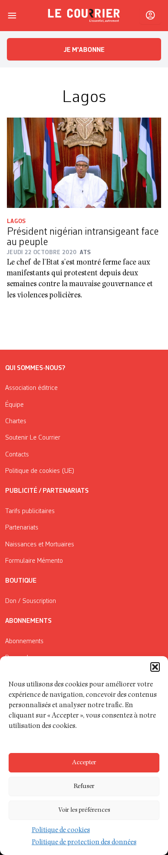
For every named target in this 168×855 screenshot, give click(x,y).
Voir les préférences (84, 810)
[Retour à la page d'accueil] (84, 15)
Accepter (84, 762)
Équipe (14, 405)
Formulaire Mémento (34, 561)
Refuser (84, 786)
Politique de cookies (61, 830)
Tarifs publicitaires (30, 511)
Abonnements (24, 641)
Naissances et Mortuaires (39, 544)
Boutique (21, 580)
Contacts (17, 454)
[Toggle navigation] (12, 15)
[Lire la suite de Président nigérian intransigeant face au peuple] (84, 163)
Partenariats (21, 527)
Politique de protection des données (84, 842)
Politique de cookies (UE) (40, 471)
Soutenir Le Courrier (32, 437)
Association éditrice (31, 388)
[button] (155, 667)
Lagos (16, 221)
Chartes (15, 421)
